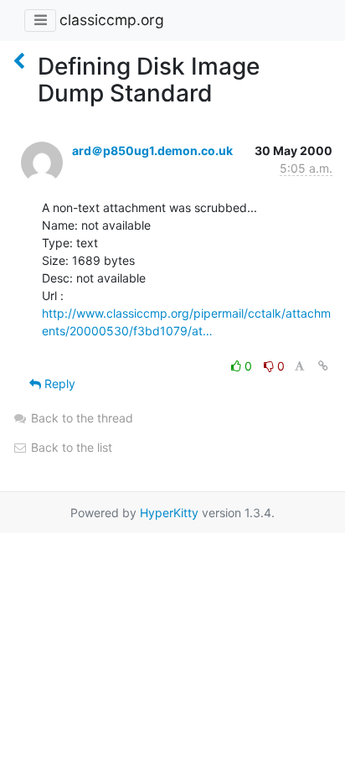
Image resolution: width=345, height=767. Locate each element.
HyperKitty (169, 512)
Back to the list (70, 447)
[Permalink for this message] (323, 365)
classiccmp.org (111, 20)
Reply (58, 383)
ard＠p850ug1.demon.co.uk (152, 150)
